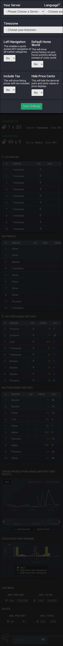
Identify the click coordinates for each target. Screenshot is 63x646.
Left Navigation (15, 41)
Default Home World (41, 43)
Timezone (11, 23)
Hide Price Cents (43, 76)
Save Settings (31, 106)
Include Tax (12, 76)
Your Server (12, 5)
